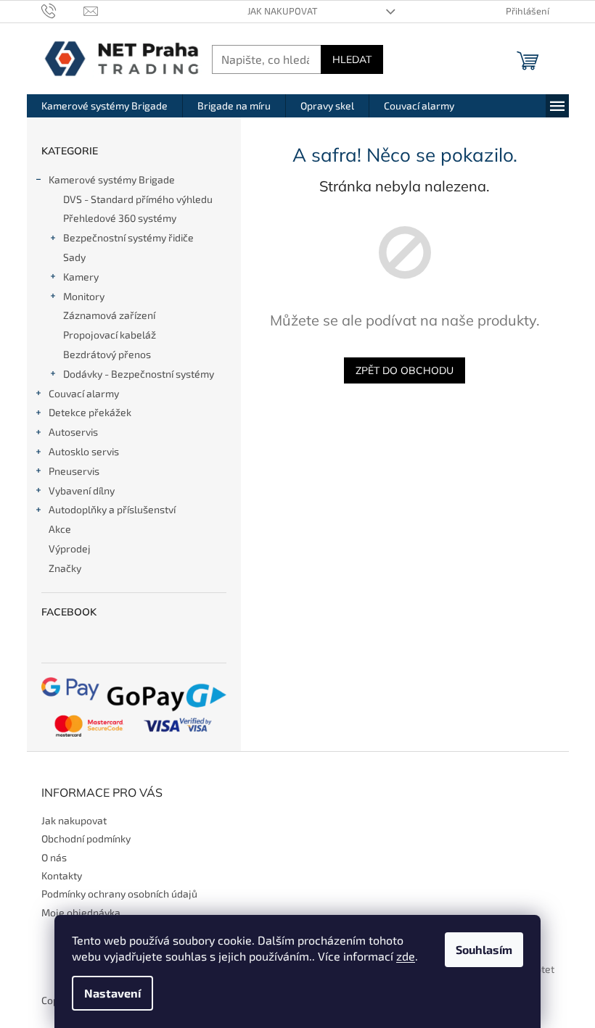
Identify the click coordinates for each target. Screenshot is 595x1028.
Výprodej (70, 548)
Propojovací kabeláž (109, 334)
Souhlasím (484, 949)
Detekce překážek (90, 412)
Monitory (83, 296)
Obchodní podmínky (86, 838)
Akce (60, 529)
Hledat (352, 59)
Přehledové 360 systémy (119, 218)
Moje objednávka (80, 912)
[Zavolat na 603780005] (62, 10)
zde (405, 956)
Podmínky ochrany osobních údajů (119, 893)
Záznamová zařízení (109, 315)
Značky (65, 568)
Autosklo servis (84, 451)
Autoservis (73, 432)
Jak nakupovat (282, 11)
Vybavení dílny (82, 490)
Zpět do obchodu (405, 370)
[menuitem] (104, 105)
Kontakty (61, 875)
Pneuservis (74, 471)
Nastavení (112, 993)
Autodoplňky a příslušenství (112, 509)
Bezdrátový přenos (107, 354)
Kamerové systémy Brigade (112, 179)
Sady (74, 257)
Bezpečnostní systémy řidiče (128, 237)
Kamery (81, 276)
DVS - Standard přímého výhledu (138, 199)
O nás (54, 857)
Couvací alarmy (84, 393)
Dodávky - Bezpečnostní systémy (138, 374)
